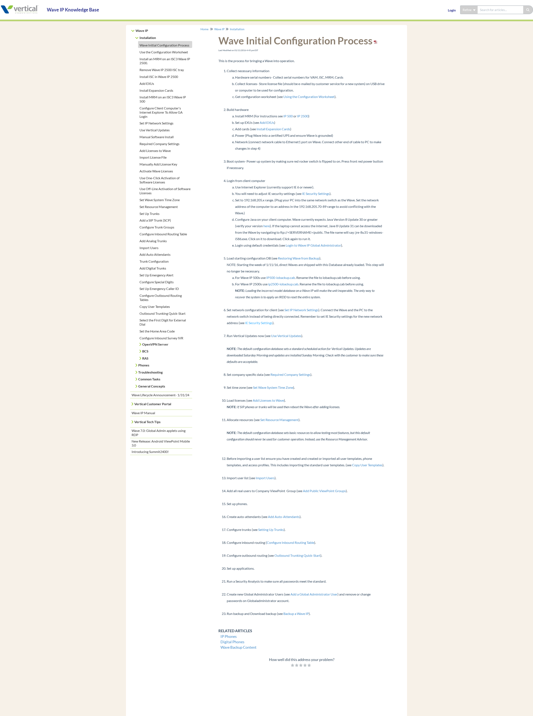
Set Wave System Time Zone (159, 200)
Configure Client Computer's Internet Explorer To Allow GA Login (161, 112)
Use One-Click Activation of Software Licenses (159, 180)
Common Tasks (149, 379)
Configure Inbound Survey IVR (161, 338)
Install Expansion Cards (156, 90)
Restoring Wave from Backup (298, 258)
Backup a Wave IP (296, 614)
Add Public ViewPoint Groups (324, 491)
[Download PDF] (374, 40)
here (266, 226)
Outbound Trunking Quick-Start (162, 313)
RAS (145, 358)
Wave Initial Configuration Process (164, 45)
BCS (145, 351)
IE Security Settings (316, 194)
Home (204, 29)
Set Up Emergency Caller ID (159, 289)
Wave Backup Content (238, 647)
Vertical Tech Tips (147, 422)
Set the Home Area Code (157, 331)
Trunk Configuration (154, 261)
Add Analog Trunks (153, 241)
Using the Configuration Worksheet (309, 97)
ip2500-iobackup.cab (283, 284)
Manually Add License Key (158, 164)
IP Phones (228, 636)
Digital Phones (232, 642)
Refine (467, 10)
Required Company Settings (159, 144)
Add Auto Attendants (155, 254)
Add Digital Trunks (152, 268)
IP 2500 (302, 116)
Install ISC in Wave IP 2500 (158, 77)
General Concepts (151, 386)
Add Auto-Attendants (284, 517)
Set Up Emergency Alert (156, 275)
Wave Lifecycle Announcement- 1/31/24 (160, 395)
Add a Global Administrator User (313, 594)
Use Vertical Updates (154, 130)
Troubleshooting (150, 372)
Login (452, 10)
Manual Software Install (156, 137)
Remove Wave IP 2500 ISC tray (161, 70)
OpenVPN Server (155, 344)
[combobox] (500, 9)
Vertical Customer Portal (152, 404)
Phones (143, 365)
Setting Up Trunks (271, 530)
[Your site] (22, 5)
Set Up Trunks (149, 214)
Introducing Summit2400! (150, 452)
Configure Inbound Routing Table (163, 234)
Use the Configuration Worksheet (163, 52)
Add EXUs (146, 83)
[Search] (528, 9)
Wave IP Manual (143, 413)
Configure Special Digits (156, 282)
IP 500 (288, 116)
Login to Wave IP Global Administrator (313, 245)
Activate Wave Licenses (156, 171)
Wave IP (142, 31)
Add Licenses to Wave (155, 151)
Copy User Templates (154, 306)
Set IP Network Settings (156, 123)
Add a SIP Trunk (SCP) (155, 220)
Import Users (148, 248)
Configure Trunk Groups (156, 227)
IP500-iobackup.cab (280, 278)
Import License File (153, 157)
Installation (147, 38)
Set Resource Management (158, 207)
